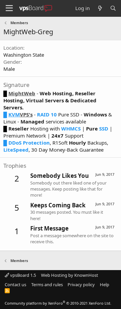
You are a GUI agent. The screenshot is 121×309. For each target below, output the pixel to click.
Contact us (15, 284)
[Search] (113, 8)
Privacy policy (81, 284)
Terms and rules (47, 284)
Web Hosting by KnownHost (69, 275)
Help (104, 284)
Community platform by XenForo (58, 303)
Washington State (23, 54)
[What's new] (99, 8)
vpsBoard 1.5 (22, 275)
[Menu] (9, 8)
